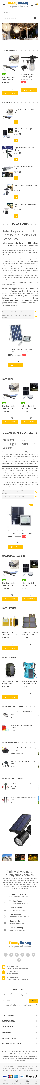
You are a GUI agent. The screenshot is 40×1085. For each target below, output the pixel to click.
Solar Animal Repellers (12, 778)
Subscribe (33, 1001)
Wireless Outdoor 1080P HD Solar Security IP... (23, 713)
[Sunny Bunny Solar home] (20, 944)
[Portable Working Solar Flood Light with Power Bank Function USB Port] (10, 621)
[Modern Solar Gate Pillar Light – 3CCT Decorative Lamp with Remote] (7, 209)
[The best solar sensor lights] (20, 857)
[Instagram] (22, 955)
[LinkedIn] (28, 955)
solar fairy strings (23, 296)
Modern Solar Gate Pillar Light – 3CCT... (25, 205)
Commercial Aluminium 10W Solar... (24, 168)
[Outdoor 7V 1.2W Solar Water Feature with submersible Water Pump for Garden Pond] (5, 764)
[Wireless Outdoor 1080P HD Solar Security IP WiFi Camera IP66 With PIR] (5, 715)
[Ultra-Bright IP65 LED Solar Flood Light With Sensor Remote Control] (20, 334)
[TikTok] (33, 955)
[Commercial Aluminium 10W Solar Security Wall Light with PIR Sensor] (7, 171)
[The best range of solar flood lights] (7, 857)
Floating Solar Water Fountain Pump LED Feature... (23, 749)
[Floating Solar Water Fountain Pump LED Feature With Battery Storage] (5, 751)
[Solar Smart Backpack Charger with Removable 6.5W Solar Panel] (10, 670)
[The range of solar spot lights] (20, 830)
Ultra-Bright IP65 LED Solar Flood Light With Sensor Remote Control (20, 351)
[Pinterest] (19, 960)
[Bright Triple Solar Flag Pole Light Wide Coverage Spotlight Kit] (7, 152)
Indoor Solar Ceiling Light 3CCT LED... (25, 130)
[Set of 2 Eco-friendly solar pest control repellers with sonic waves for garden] (5, 786)
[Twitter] (11, 955)
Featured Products (10, 50)
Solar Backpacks (9, 657)
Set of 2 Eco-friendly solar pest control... (22, 785)
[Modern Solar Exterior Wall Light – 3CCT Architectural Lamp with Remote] (7, 190)
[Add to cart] (16, 122)
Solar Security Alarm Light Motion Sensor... (22, 726)
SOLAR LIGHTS (7, 379)
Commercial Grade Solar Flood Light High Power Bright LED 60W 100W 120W (20, 533)
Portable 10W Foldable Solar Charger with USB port (30, 634)
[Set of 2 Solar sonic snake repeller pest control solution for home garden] (5, 800)
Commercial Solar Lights (13, 556)
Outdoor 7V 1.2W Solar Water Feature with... (24, 762)
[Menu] (4, 4)
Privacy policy (30, 1005)
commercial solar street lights (17, 300)
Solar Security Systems (12, 706)
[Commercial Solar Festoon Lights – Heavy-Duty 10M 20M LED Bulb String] (29, 63)
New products (8, 102)
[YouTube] (17, 955)
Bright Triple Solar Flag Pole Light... (24, 149)
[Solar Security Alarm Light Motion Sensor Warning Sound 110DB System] (5, 728)
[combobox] (20, 12)
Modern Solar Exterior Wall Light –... (25, 186)
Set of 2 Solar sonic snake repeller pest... (23, 798)
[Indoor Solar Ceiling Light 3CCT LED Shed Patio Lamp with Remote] (7, 133)
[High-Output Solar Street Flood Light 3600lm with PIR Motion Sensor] (10, 63)
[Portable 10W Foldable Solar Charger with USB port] (29, 621)
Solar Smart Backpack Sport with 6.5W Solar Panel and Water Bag (29, 683)
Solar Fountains (9, 742)
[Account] (32, 4)
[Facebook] (6, 955)
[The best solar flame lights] (33, 857)
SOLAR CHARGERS (9, 608)
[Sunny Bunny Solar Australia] (18, 4)
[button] (14, 37)
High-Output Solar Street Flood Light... (25, 111)
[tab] (20, 312)
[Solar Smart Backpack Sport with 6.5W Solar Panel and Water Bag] (29, 670)
